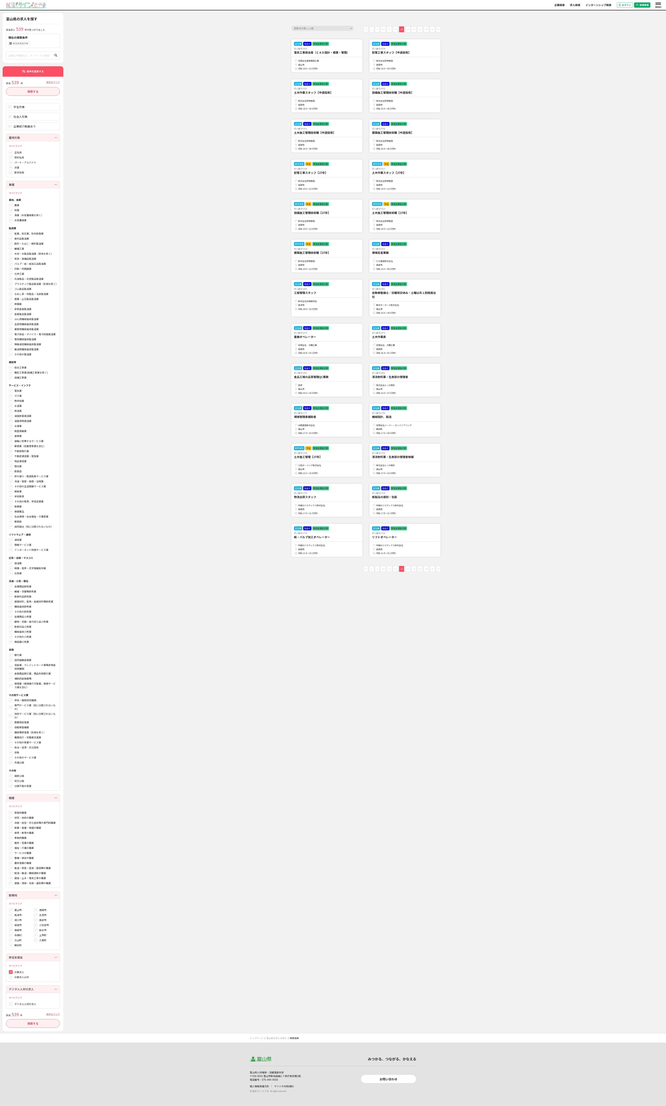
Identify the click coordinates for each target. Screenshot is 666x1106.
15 (414, 29)
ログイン (626, 5)
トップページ (256, 1038)
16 (420, 29)
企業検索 (559, 5)
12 (395, 29)
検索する (33, 91)
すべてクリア (15, 146)
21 (432, 29)
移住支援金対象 (20, 43)
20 (426, 29)
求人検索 (575, 5)
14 (408, 29)
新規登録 (644, 5)
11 (389, 29)
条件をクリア (53, 82)
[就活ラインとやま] (26, 4)
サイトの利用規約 (284, 1086)
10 (383, 29)
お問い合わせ (388, 1079)
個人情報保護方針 (259, 1086)
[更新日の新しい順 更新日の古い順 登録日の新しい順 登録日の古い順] (322, 28)
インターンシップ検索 (598, 5)
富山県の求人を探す (276, 1038)
